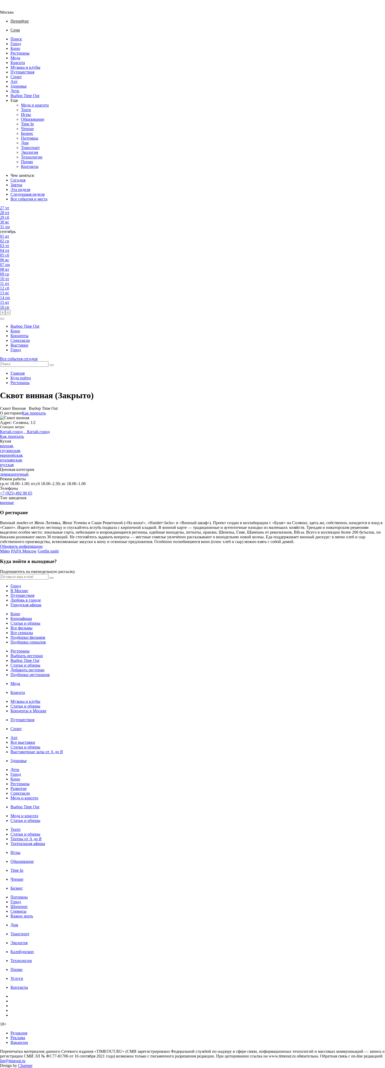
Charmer (25, 1065)
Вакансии (19, 1042)
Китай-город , (13, 431)
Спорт (16, 77)
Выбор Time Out (24, 95)
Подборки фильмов (27, 637)
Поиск (16, 39)
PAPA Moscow (24, 551)
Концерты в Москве (28, 711)
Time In (27, 124)
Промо (27, 162)
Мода (15, 58)
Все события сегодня (18, 359)
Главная (17, 373)
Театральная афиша (27, 843)
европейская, (11, 455)
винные (7, 502)
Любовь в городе (25, 600)
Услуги (16, 978)
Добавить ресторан (27, 670)
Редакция (18, 1033)
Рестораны (20, 53)
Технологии (31, 157)
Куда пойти (20, 378)
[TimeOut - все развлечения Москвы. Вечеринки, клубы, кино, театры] (11, 7)
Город (15, 43)
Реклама (17, 1037)
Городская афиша (25, 605)
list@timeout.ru (12, 1061)
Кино (15, 48)
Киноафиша (21, 618)
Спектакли (20, 340)
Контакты (29, 166)
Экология (29, 152)
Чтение (27, 128)
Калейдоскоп (22, 951)
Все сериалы (21, 632)
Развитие (18, 788)
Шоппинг (19, 906)
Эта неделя (20, 189)
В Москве (19, 590)
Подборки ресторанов (30, 674)
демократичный (14, 474)
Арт (14, 81)
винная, (7, 446)
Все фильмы (21, 628)
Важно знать (21, 916)
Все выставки (22, 742)
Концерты (19, 335)
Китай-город (38, 431)
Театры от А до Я (26, 839)
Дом (25, 143)
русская (7, 465)
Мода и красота (35, 105)
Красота (17, 62)
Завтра (16, 185)
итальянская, (11, 460)
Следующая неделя (27, 194)
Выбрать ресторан (26, 655)
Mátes (5, 551)
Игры (26, 114)
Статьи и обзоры (25, 623)
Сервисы (18, 911)
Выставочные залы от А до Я (36, 752)
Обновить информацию (21, 546)
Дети (14, 91)
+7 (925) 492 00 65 (16, 493)
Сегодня (17, 180)
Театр (26, 110)
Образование (32, 119)
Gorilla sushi (48, 551)
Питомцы (29, 138)
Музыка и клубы (25, 67)
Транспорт (30, 147)
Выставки (19, 345)
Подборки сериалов (28, 642)
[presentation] (2, 312)
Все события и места (28, 199)
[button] (2, 319)
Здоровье (18, 86)
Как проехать (34, 413)
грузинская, (10, 450)
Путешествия (22, 72)
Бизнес (27, 133)
